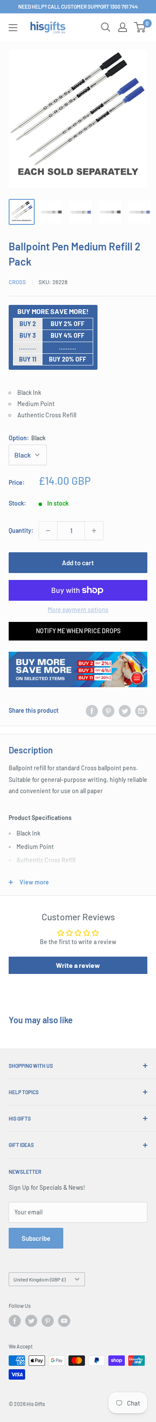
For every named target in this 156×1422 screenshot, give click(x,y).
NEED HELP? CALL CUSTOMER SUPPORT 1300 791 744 (78, 6)
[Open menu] (13, 27)
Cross (17, 282)
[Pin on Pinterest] (108, 711)
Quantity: (21, 530)
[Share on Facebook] (92, 711)
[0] (140, 27)
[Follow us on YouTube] (64, 1321)
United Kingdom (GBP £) (39, 1279)
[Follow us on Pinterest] (48, 1321)
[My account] (122, 27)
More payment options (78, 609)
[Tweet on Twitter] (125, 711)
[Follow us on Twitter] (31, 1321)
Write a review (78, 965)
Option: (27, 438)
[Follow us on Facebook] (15, 1321)
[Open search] (105, 27)
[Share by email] (141, 711)
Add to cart (78, 563)
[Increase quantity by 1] (94, 531)
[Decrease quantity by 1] (48, 531)
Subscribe (36, 1238)
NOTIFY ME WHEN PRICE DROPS (78, 630)
